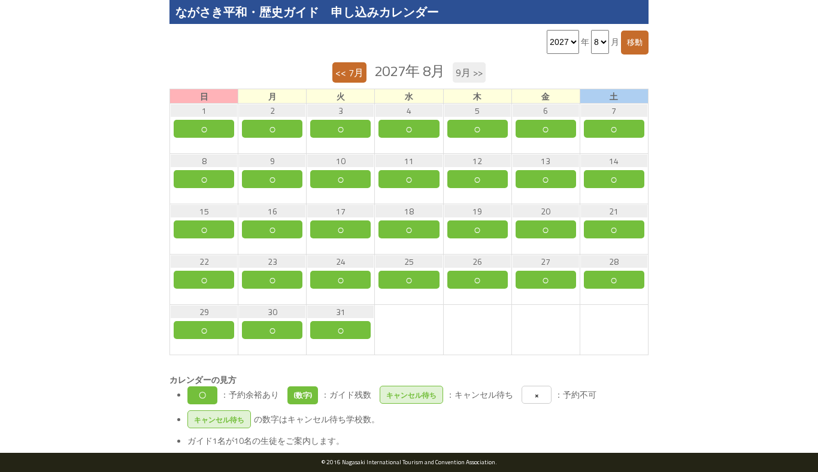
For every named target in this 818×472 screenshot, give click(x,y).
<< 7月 (349, 72)
